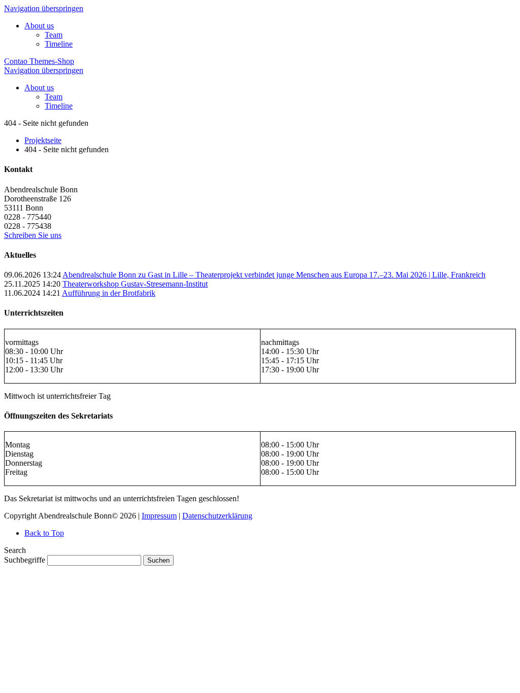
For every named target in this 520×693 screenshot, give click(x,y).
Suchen (158, 560)
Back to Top (44, 533)
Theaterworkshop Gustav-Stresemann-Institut (135, 284)
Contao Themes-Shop (39, 61)
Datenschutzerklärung (217, 515)
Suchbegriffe (24, 560)
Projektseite (42, 140)
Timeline (59, 44)
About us (39, 25)
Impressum (159, 515)
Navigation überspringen (43, 8)
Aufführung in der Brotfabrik (108, 293)
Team (53, 34)
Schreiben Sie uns (32, 235)
